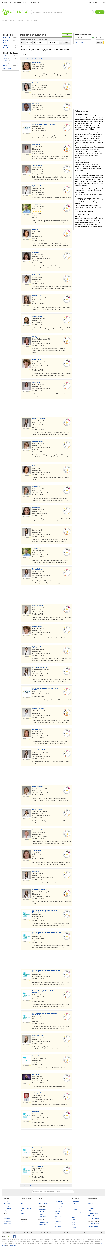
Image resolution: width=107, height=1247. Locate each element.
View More (7, 68)
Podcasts (74, 1224)
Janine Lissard (37, 165)
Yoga (22, 1216)
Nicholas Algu (36, 275)
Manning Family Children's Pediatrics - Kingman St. (44, 1013)
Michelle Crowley (37, 605)
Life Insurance (42, 1224)
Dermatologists (59, 1204)
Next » (40, 58)
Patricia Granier (37, 359)
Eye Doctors (7, 1203)
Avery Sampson (37, 441)
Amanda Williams (38, 1056)
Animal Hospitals (9, 1216)
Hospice (40, 1214)
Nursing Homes (42, 1216)
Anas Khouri (36, 144)
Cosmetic (23, 1201)
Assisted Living (42, 1209)
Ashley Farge (36, 1111)
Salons (23, 1211)
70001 (5, 66)
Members (74, 1217)
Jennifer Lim (36, 528)
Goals (73, 1222)
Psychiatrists (75, 1201)
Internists (57, 1211)
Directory (5, 2)
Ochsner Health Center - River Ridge (44, 124)
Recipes (74, 1227)
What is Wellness (93, 1216)
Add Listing (67, 35)
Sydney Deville (37, 186)
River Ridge (6, 37)
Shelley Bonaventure (39, 337)
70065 (5, 58)
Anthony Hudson (37, 1093)
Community (33, 2)
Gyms (22, 1206)
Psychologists (75, 1204)
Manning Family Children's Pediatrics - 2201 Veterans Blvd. (46, 933)
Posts (73, 1219)
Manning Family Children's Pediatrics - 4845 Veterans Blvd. (46, 971)
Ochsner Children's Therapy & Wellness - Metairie (45, 688)
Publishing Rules (93, 1213)
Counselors (75, 1209)
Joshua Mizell (36, 204)
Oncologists (58, 1216)
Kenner (35, 20)
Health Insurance (43, 1222)
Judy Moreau (36, 850)
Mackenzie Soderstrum (39, 667)
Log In (102, 2)
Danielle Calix (36, 507)
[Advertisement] (40, 27)
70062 (5, 55)
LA (30, 20)
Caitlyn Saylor (36, 486)
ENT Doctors (58, 1206)
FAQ (89, 1211)
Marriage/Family (76, 1212)
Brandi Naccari (37, 1148)
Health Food (41, 1201)
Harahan (5, 40)
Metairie (5, 43)
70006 (5, 61)
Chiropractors (8, 1201)
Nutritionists (7, 1208)
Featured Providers (93, 1223)
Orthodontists (25, 1224)
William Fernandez (38, 709)
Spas (22, 1213)
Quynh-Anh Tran (37, 316)
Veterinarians (8, 1223)
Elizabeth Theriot (37, 295)
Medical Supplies (43, 1203)
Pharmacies (7, 1221)
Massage (7, 1206)
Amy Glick (35, 1074)
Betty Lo (35, 229)
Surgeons (57, 1224)
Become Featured (93, 1226)
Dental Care (24, 1219)
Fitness (23, 1203)
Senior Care (41, 1206)
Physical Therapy (26, 1208)
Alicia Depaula (37, 729)
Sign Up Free (91, 2)
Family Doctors (59, 1209)
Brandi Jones (36, 62)
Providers (12, 20)
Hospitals (7, 1218)
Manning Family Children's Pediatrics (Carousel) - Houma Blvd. (44, 911)
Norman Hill (36, 103)
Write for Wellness (93, 1218)
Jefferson (6, 45)
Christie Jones (37, 809)
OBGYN (57, 1214)
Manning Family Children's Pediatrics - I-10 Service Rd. (46, 991)
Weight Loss (7, 1211)
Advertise (91, 1208)
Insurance (41, 1219)
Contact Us (91, 1203)
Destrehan (6, 48)
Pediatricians (58, 1219)
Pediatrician (24, 20)
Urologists (58, 1226)
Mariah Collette (37, 569)
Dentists (23, 1221)
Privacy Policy (79, 42)
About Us (91, 1201)
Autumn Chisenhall (38, 418)
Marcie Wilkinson (37, 83)
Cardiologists (58, 1201)
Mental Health (76, 1199)
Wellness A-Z (19, 2)
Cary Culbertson (37, 1166)
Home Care (41, 1211)
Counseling (75, 1207)
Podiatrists (58, 1221)
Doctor (18, 20)
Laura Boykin (36, 252)
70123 (5, 63)
